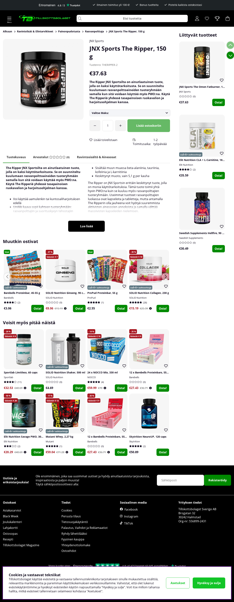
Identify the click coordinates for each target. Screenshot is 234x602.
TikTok (128, 523)
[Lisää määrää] (120, 125)
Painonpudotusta (69, 31)
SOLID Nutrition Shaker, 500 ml (65, 372)
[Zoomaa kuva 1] (43, 79)
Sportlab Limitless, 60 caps (20, 372)
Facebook (131, 509)
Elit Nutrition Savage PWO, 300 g (24, 436)
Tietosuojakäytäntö (74, 522)
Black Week (10, 516)
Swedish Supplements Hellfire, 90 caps (203, 233)
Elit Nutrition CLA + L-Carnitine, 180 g (202, 160)
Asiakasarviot (12, 510)
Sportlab (8, 377)
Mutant (50, 441)
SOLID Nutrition (54, 297)
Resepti (8, 539)
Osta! (218, 102)
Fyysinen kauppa (72, 539)
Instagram (131, 516)
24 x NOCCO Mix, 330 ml (102, 372)
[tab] (51, 157)
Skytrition (134, 441)
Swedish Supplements (191, 238)
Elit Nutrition (186, 164)
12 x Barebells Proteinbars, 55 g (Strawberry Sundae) (162, 372)
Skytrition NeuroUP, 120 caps (147, 436)
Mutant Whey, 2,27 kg (59, 436)
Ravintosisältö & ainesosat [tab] (96, 157)
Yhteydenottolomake (75, 545)
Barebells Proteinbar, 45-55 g (22, 293)
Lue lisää (86, 226)
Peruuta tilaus (71, 516)
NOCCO (91, 377)
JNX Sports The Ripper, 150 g (127, 31)
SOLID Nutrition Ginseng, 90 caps (66, 293)
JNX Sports (96, 41)
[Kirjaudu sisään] (197, 18)
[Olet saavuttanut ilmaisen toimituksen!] (94, 125)
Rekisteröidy (217, 480)
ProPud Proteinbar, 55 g (102, 293)
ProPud (91, 297)
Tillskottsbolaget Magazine (21, 545)
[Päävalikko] (9, 18)
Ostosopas (10, 534)
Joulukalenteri (12, 522)
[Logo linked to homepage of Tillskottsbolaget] (45, 18)
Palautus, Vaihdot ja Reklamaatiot (84, 528)
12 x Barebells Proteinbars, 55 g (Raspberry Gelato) (119, 436)
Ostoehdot (68, 551)
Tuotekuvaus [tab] (16, 157)
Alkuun (7, 31)
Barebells (9, 297)
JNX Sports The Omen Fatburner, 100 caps (205, 87)
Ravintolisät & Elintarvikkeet (35, 31)
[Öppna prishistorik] (65, 308)
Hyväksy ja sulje (209, 583)
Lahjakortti (10, 528)
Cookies (66, 510)
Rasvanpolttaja (94, 31)
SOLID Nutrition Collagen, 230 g (149, 293)
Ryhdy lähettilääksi (74, 534)
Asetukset (178, 583)
